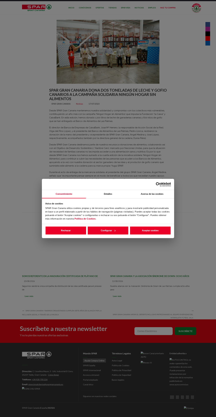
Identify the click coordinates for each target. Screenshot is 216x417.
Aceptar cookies (150, 230)
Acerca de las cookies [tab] (152, 194)
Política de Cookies (85, 218)
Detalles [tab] (108, 194)
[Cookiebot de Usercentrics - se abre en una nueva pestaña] (158, 184)
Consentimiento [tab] (64, 194)
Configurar (106, 230)
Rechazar (66, 230)
